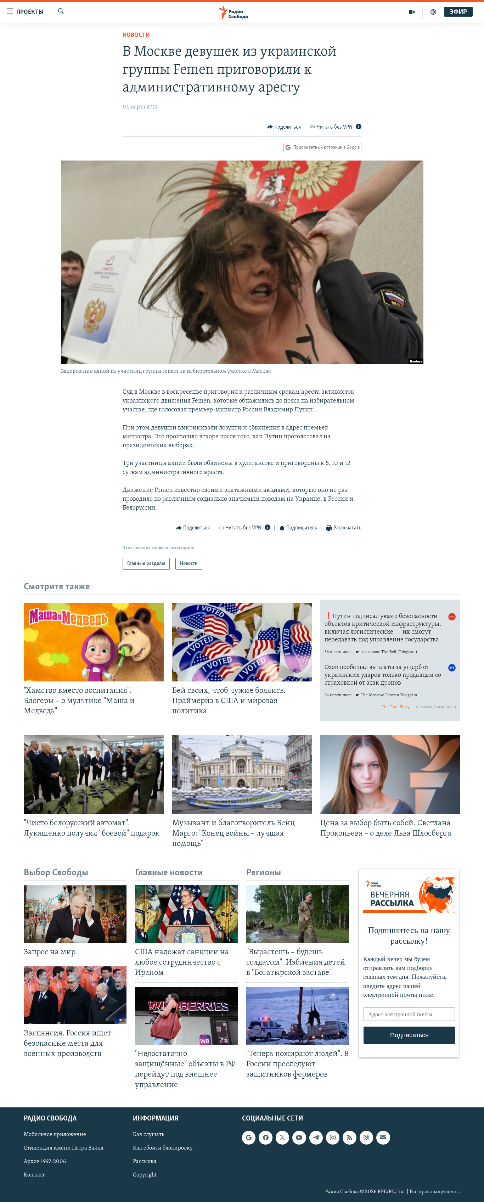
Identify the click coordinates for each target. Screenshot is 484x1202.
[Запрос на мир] (75, 914)
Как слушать (148, 1135)
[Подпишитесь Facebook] (265, 1137)
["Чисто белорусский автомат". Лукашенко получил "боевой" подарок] (94, 774)
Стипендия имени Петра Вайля (63, 1148)
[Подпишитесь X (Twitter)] (282, 1137)
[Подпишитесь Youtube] (299, 1137)
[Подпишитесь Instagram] (332, 1137)
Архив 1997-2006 (45, 1161)
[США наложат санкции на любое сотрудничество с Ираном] (186, 914)
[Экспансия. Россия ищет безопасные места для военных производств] (75, 995)
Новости (136, 35)
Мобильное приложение (55, 1135)
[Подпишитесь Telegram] (316, 1137)
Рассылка (145, 1161)
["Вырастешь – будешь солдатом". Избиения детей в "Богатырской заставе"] (297, 914)
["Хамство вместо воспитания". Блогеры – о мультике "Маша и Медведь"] (94, 642)
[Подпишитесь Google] (248, 1137)
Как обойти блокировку (163, 1148)
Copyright (145, 1175)
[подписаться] (383, 1137)
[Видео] (412, 12)
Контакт (34, 1175)
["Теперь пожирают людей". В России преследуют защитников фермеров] (297, 1016)
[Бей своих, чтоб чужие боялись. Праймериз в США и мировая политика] (242, 642)
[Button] (284, 127)
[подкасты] (433, 12)
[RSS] (349, 1137)
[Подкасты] (366, 1137)
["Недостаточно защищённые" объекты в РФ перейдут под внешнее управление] (186, 1016)
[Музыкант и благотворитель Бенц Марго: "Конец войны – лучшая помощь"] (242, 774)
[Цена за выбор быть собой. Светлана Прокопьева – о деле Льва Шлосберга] (390, 774)
